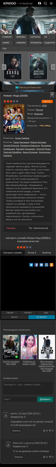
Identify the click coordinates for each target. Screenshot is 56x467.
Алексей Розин (43, 149)
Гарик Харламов (21, 142)
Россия (39, 110)
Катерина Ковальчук (30, 145)
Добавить (45, 399)
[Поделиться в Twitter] (31, 265)
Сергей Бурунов (11, 145)
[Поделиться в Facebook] (36, 265)
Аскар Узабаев (22, 138)
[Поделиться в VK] (41, 265)
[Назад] (4, 67)
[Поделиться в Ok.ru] (51, 265)
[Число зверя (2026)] (38, 66)
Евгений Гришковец (25, 149)
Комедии (38, 114)
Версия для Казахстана (28, 87)
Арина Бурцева (30, 152)
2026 (44, 105)
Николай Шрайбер (12, 152)
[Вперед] (53, 67)
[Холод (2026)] (12, 66)
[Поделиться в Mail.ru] (46, 265)
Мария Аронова (38, 142)
